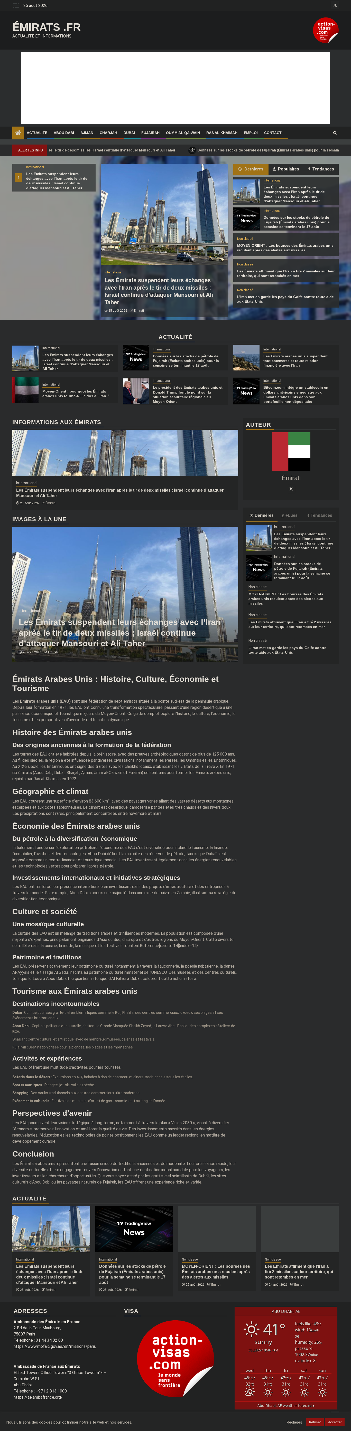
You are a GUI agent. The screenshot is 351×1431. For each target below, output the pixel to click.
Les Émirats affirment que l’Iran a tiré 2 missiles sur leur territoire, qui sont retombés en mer (299, 1271)
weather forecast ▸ (286, 1405)
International (35, 167)
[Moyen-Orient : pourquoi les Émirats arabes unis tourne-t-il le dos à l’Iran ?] (25, 390)
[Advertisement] (175, 88)
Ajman (86, 133)
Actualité (37, 133)
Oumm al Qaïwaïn (183, 133)
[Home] (18, 133)
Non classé (245, 239)
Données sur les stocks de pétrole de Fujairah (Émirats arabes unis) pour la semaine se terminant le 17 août (227, 150)
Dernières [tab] (253, 169)
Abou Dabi (64, 133)
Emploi (251, 133)
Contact (273, 133)
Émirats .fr (46, 27)
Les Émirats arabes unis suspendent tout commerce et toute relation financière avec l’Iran (295, 360)
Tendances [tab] (322, 169)
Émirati (139, 310)
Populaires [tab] (288, 169)
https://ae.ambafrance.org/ (38, 1397)
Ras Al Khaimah (221, 133)
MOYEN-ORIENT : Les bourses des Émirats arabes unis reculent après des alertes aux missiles (285, 598)
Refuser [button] (315, 1422)
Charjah (108, 133)
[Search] (335, 133)
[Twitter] (291, 489)
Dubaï (129, 133)
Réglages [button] (294, 1422)
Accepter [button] (334, 1422)
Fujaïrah (150, 133)
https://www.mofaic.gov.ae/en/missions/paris (55, 1346)
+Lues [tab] (291, 515)
